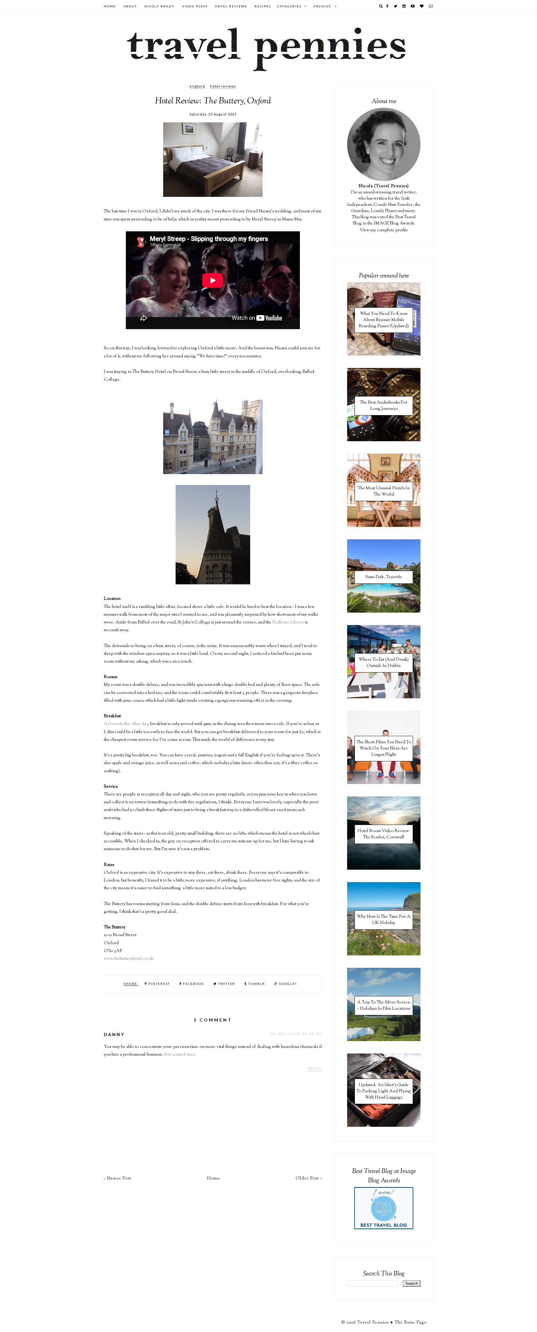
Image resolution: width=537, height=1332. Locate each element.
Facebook (193, 983)
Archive (322, 6)
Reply (315, 1068)
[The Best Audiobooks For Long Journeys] (383, 440)
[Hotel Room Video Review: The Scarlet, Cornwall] (383, 869)
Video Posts (195, 6)
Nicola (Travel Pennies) (384, 186)
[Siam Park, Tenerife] (383, 612)
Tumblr (256, 983)
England (197, 86)
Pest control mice (180, 1055)
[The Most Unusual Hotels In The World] (383, 526)
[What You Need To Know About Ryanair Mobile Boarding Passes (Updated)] (383, 354)
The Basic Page (411, 1323)
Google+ (287, 983)
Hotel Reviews (231, 6)
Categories (289, 6)
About (130, 6)
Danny (114, 1034)
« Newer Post (117, 1179)
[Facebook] (387, 6)
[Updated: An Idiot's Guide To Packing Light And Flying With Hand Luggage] (383, 1126)
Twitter (226, 983)
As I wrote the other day (126, 724)
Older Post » (309, 1179)
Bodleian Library (288, 622)
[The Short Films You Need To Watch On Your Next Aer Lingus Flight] (383, 783)
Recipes (263, 6)
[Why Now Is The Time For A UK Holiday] (383, 954)
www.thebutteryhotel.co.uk (129, 959)
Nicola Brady (160, 6)
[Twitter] (396, 6)
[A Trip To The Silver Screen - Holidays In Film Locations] (383, 1040)
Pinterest (158, 983)
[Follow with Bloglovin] (422, 6)
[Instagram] (404, 6)
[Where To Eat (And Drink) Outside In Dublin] (383, 697)
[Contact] (431, 6)
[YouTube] (413, 6)
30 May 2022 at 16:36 (296, 1033)
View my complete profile (384, 230)
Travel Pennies (373, 1323)
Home (110, 6)
